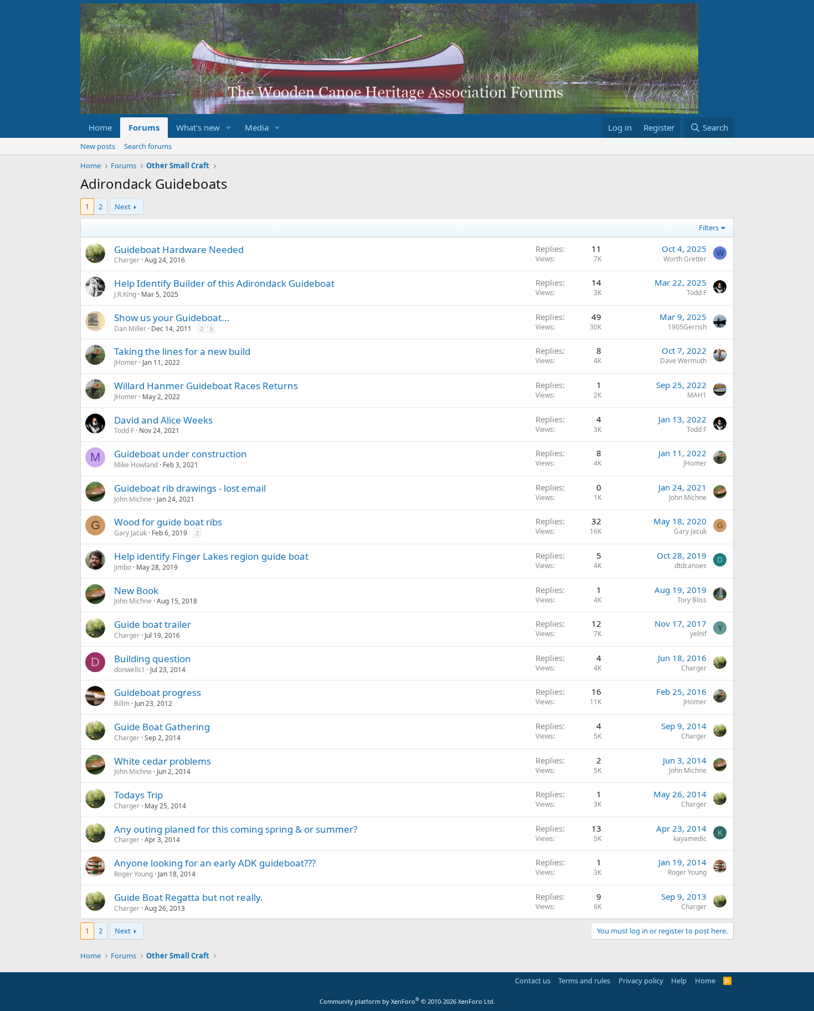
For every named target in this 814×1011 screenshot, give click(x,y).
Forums (143, 127)
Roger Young (133, 874)
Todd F (697, 292)
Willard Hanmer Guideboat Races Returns (206, 385)
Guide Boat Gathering (162, 726)
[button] (228, 127)
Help (679, 981)
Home (100, 127)
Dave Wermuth (683, 360)
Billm (122, 703)
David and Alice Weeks (163, 420)
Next (123, 207)
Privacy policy (641, 981)
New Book (136, 590)
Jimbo (122, 567)
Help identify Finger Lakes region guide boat (211, 556)
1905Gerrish (687, 327)
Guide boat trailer (152, 624)
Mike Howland (136, 465)
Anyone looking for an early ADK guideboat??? (215, 863)
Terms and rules (584, 981)
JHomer (125, 362)
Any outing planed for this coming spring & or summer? (235, 829)
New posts (97, 146)
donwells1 (129, 669)
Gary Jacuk (130, 533)
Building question (152, 658)
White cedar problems (162, 761)
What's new (198, 127)
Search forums (148, 146)
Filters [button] (709, 228)
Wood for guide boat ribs (168, 521)
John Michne (133, 499)
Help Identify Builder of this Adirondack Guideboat (224, 283)
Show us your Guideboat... (172, 317)
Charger (127, 260)
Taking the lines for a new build (182, 351)
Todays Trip (138, 794)
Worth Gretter (685, 259)
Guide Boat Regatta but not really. (188, 897)
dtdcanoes (690, 565)
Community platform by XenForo (407, 1001)
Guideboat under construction (180, 453)
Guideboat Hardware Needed (179, 249)
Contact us (532, 981)
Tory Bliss (692, 600)
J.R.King (125, 294)
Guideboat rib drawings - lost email (190, 488)
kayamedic (690, 838)
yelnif (698, 633)
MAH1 (697, 395)
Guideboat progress (157, 692)
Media (257, 127)
